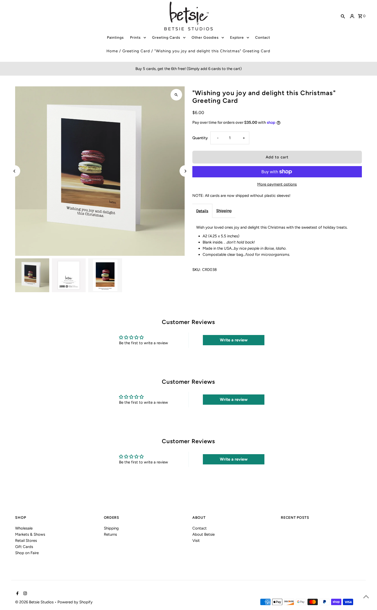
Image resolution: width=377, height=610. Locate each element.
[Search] (343, 16)
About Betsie (203, 534)
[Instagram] (24, 594)
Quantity (200, 138)
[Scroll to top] (366, 596)
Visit (196, 540)
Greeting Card (136, 51)
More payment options (277, 184)
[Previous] (14, 171)
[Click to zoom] (176, 94)
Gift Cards (24, 546)
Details (202, 211)
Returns (110, 534)
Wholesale (24, 528)
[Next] (185, 171)
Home (112, 51)
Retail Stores (26, 540)
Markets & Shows (30, 534)
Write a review (233, 340)
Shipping (224, 210)
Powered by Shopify (75, 602)
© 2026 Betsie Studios (35, 602)
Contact (199, 528)
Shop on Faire (27, 553)
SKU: (196, 269)
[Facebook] (16, 594)
